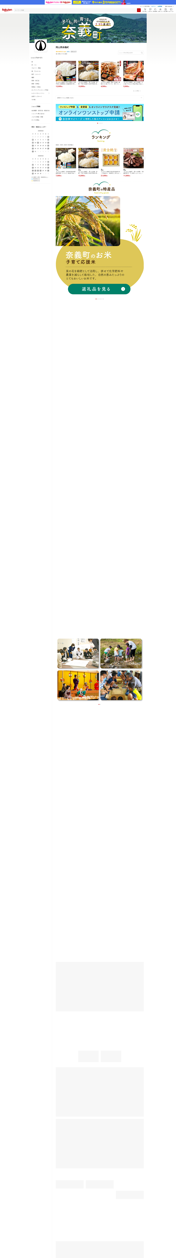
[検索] (139, 10)
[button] (169, 6)
